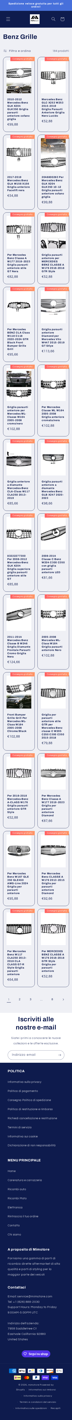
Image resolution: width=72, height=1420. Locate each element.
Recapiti (55, 1408)
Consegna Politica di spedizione (29, 1100)
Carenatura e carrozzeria (25, 1180)
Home (12, 1171)
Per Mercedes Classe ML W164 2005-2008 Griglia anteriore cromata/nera (53, 414)
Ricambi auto (17, 1189)
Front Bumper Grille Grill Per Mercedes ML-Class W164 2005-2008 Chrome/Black (17, 723)
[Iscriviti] (59, 1055)
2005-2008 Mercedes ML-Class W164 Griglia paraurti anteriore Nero (52, 643)
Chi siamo (14, 1234)
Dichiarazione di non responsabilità (32, 1145)
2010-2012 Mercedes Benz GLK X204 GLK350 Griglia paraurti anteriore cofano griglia (18, 109)
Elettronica (15, 1207)
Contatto (14, 1225)
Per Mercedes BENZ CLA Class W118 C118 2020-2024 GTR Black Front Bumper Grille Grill (18, 339)
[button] (8, 19)
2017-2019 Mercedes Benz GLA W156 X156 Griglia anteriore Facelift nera (18, 184)
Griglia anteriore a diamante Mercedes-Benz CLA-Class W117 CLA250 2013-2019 (18, 489)
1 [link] (9, 999)
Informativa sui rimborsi (42, 1390)
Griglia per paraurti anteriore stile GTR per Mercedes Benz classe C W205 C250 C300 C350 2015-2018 (53, 726)
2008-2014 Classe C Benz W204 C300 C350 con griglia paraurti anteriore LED (53, 564)
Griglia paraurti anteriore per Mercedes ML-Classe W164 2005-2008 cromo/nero (17, 415)
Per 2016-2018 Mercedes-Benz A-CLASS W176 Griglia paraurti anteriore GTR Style (17, 804)
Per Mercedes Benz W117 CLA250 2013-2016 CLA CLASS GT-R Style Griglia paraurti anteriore (16, 962)
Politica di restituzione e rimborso (30, 1109)
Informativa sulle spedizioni (31, 1408)
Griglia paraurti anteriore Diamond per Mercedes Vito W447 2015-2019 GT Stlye (53, 337)
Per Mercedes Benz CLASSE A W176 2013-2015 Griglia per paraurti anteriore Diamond (53, 883)
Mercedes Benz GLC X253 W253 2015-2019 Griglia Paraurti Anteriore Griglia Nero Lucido (53, 107)
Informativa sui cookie (23, 1136)
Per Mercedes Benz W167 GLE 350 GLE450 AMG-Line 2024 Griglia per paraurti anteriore (18, 883)
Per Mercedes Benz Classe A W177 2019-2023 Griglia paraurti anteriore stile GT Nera (18, 263)
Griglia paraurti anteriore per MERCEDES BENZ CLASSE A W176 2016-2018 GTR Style (53, 263)
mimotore (33, 1385)
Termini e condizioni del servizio (38, 1402)
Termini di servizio (20, 1127)
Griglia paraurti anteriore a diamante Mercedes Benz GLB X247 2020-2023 (53, 489)
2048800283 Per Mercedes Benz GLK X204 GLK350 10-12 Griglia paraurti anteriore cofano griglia (53, 187)
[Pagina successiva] (63, 999)
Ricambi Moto (17, 1198)
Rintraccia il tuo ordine (23, 1216)
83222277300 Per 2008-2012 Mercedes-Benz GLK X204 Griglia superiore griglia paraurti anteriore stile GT (18, 567)
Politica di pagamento (23, 1091)
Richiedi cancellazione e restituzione (32, 1118)
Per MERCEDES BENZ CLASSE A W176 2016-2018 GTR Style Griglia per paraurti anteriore (53, 961)
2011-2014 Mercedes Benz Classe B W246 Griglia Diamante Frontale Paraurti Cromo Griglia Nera (19, 646)
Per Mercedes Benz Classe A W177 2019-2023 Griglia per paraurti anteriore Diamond (53, 805)
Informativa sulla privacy (24, 1082)
